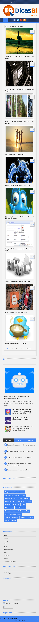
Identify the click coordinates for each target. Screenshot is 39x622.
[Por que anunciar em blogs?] (19, 138)
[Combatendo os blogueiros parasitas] (19, 169)
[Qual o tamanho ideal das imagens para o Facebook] (8, 420)
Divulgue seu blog (23, 498)
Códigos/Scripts (20, 495)
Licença (6, 538)
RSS (24, 20)
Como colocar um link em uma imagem (19, 470)
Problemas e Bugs (23, 511)
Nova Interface (20, 508)
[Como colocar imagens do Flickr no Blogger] (19, 106)
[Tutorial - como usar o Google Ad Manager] (19, 41)
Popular (8, 440)
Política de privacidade (10, 561)
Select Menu (5, 20)
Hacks (23, 504)
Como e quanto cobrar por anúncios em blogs (19, 90)
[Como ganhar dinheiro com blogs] (19, 297)
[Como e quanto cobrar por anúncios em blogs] (19, 73)
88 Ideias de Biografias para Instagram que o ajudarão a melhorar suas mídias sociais (21, 411)
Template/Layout (15, 514)
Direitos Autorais (10, 498)
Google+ (21, 20)
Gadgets (29, 501)
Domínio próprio (10, 501)
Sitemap (6, 541)
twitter (18, 20)
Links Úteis (7, 570)
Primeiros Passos (10, 511)
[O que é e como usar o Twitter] (19, 328)
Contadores (9, 495)
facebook (14, 20)
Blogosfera (8, 492)
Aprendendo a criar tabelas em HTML (17, 282)
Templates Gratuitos (11, 517)
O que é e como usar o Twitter (15, 344)
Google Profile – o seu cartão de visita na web (19, 250)
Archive (30, 440)
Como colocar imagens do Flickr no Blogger (19, 122)
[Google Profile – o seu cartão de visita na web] (19, 233)
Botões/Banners (19, 492)
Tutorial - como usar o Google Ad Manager (19, 57)
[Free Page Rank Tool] (10, 603)
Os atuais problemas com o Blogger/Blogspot (19, 217)
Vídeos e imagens (10, 520)
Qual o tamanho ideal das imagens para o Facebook (20, 419)
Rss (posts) (7, 546)
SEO (6, 514)
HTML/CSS (16, 504)
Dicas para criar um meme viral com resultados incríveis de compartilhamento (22, 428)
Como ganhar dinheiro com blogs (16, 313)
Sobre (5, 544)
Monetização (9, 508)
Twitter (22, 517)
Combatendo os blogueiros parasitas (17, 185)
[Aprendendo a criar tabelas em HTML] (19, 266)
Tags (19, 440)
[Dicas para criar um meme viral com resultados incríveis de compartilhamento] (8, 429)
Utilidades (30, 517)
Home (7, 26)
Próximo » (29, 349)
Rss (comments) (8, 549)
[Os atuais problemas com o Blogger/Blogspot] (19, 200)
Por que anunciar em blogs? (14, 154)
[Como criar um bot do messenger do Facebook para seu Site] (19, 380)
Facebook (21, 501)
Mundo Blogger (8, 573)
